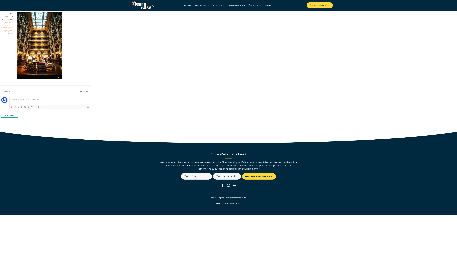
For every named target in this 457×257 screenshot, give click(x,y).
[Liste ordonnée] (25, 107)
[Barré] (21, 107)
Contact (268, 5)
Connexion (86, 91)
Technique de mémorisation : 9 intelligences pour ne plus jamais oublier (7, 27)
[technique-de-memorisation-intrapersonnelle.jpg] (39, 78)
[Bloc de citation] (31, 107)
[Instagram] (228, 185)
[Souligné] (18, 107)
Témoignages (254, 5)
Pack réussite (202, 5)
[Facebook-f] (222, 185)
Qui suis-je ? (218, 5)
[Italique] (15, 107)
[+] (45, 107)
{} (41, 107)
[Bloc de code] (35, 107)
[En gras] (11, 107)
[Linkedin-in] (234, 185)
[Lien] (38, 107)
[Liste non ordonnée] (28, 107)
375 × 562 (6, 19)
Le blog (188, 5)
